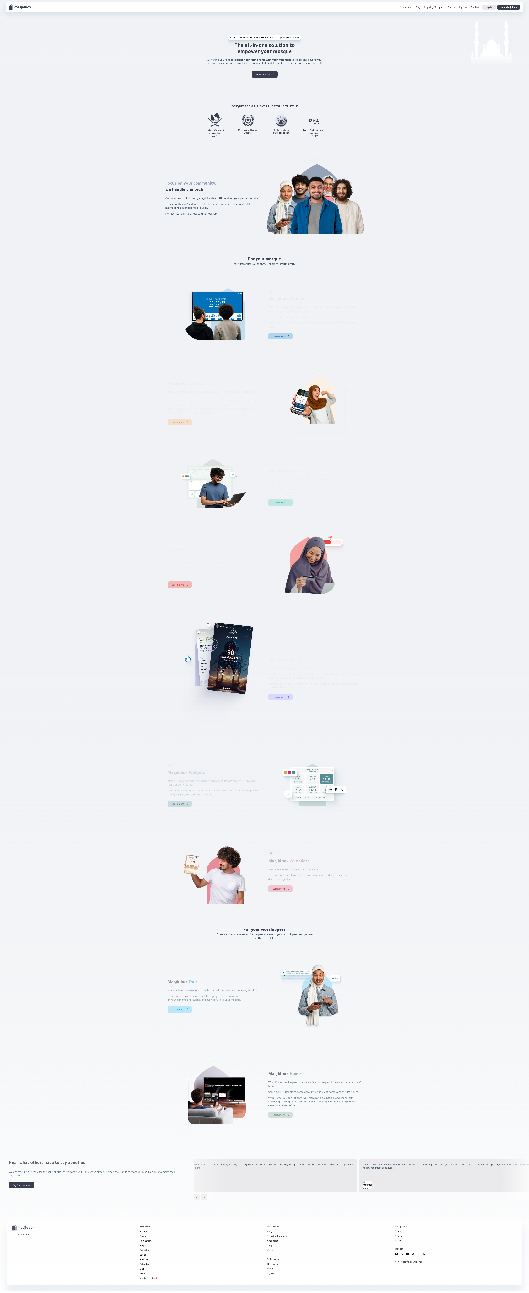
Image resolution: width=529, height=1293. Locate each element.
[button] (197, 1197)
